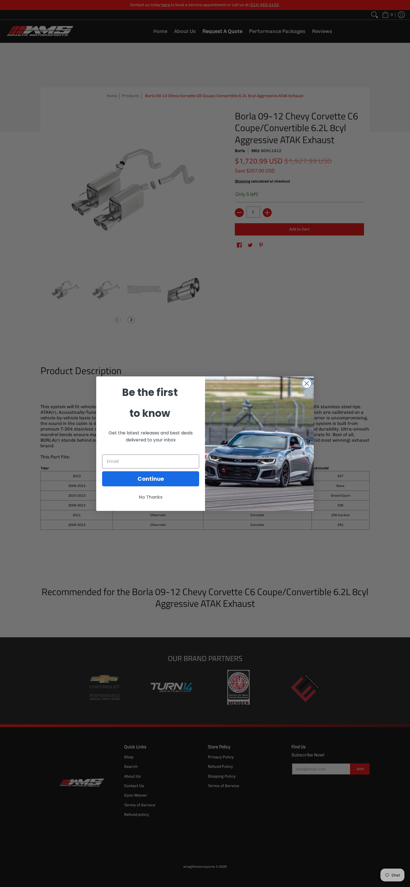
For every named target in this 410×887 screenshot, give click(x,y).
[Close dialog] (307, 383)
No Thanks (151, 497)
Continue (151, 479)
